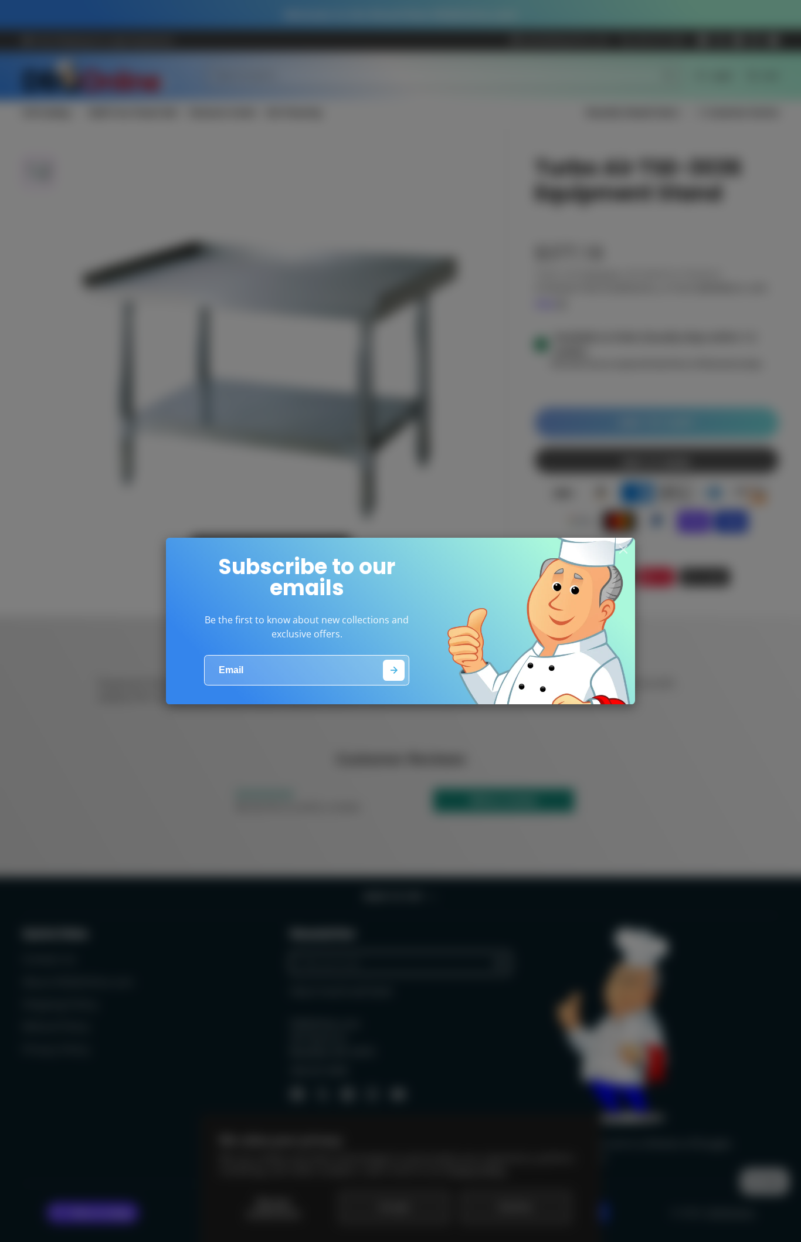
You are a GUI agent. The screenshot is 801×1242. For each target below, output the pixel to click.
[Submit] (394, 670)
